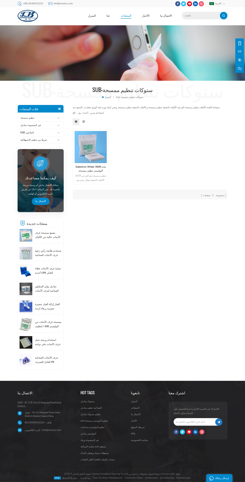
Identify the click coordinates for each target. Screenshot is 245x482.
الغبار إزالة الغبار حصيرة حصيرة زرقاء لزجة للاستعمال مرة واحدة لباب (47, 307)
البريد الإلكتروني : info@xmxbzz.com (43, 430)
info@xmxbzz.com (63, 3)
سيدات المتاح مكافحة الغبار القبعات (98, 459)
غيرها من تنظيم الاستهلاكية (33, 140)
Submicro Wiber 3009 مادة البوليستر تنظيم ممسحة (91, 168)
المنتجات (126, 15)
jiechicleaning (167, 477)
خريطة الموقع (138, 427)
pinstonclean (151, 477)
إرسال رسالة (222, 478)
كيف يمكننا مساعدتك (40, 178)
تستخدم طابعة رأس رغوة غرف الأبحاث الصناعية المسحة (48, 253)
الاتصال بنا (166, 15)
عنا (108, 15)
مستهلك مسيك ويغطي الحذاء (95, 453)
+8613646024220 (33, 3)
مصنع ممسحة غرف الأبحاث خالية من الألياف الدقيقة (47, 235)
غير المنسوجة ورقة (90, 440)
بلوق (178, 474)
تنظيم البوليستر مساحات (93, 427)
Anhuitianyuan (183, 477)
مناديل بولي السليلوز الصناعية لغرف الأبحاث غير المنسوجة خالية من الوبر (47, 289)
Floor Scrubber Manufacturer (108, 477)
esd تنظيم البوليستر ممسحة (94, 420)
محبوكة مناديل (87, 401)
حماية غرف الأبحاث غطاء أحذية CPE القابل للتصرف (48, 271)
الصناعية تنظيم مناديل (91, 408)
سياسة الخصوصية (139, 440)
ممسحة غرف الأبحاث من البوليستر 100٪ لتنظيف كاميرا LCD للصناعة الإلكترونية (48, 324)
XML (133, 433)
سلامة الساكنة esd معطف (93, 446)
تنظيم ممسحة (27, 118)
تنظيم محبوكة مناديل (91, 414)
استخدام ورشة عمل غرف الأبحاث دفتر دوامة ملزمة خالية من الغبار (47, 342)
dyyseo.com (168, 474)
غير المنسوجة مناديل (30, 125)
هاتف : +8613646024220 (38, 422)
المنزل (92, 15)
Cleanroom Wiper (134, 477)
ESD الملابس (27, 132)
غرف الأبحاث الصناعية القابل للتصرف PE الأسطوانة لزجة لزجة (46, 360)
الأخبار (145, 15)
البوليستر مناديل (88, 433)
